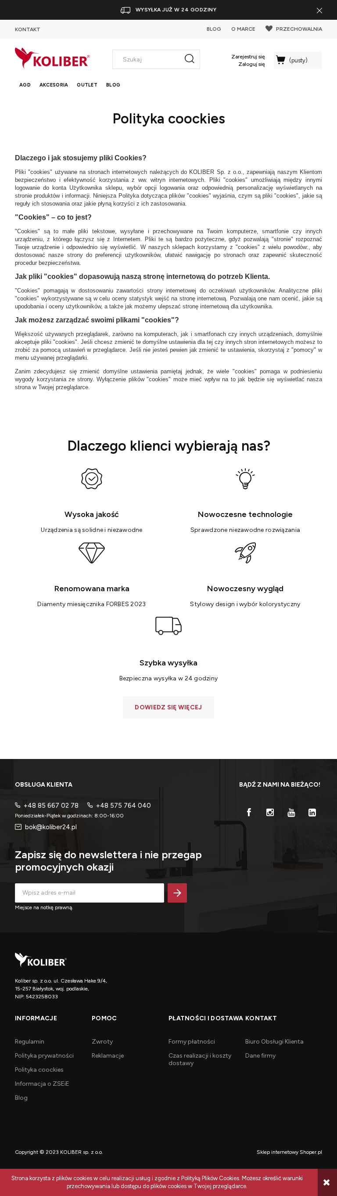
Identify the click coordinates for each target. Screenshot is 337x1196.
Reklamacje (108, 1055)
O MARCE (243, 29)
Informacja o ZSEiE (42, 1084)
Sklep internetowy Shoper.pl (289, 1152)
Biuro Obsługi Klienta (274, 1041)
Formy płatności (191, 1041)
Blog (21, 1098)
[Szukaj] (189, 59)
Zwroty (102, 1041)
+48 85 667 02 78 (51, 805)
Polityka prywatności (44, 1055)
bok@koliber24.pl (51, 827)
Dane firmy (260, 1055)
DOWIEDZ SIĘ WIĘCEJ (168, 707)
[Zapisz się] (177, 893)
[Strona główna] (52, 58)
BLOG (214, 29)
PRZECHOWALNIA (299, 29)
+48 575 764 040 (123, 805)
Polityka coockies (39, 1069)
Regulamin (29, 1041)
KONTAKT (27, 29)
